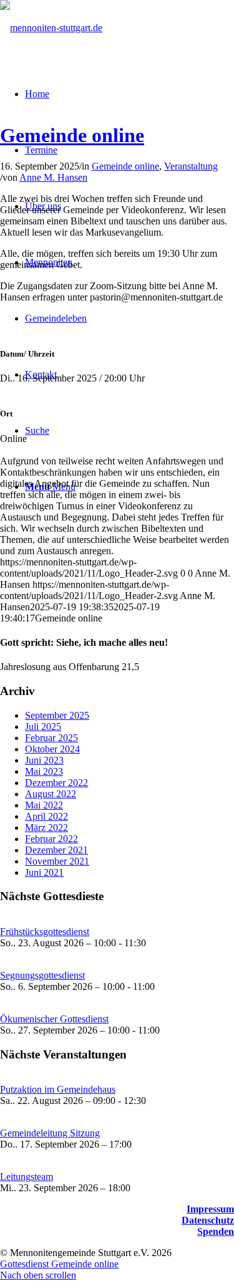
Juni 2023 (44, 760)
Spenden (215, 1231)
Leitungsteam (26, 1176)
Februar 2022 (51, 838)
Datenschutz (208, 1220)
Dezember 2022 (56, 782)
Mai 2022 (44, 805)
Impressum (210, 1209)
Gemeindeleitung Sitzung (50, 1133)
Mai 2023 (44, 771)
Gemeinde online (72, 135)
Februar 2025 (51, 737)
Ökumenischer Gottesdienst (54, 1019)
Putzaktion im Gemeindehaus (57, 1089)
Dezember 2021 (56, 850)
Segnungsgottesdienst (42, 975)
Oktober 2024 (52, 749)
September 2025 (57, 715)
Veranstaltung (191, 166)
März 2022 (46, 827)
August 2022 (50, 794)
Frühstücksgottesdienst (44, 931)
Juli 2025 (43, 726)
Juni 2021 (44, 872)
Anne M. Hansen (53, 177)
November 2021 (57, 861)
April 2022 (46, 816)
